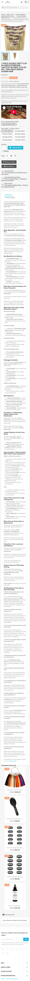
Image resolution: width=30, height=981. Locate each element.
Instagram (25, 949)
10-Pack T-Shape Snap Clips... (15, 877)
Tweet (11, 155)
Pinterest (15, 155)
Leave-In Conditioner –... (15, 905)
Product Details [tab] (10, 198)
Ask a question (9, 166)
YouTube (16, 949)
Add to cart (15, 148)
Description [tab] (8, 195)
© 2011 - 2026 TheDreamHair (9, 979)
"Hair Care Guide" (11, 761)
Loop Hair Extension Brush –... (15, 819)
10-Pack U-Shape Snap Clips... (15, 847)
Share (7, 155)
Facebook (2, 949)
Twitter (7, 949)
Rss (12, 949)
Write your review (9, 162)
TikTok (7, 953)
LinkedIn (2, 953)
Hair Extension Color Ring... (15, 790)
